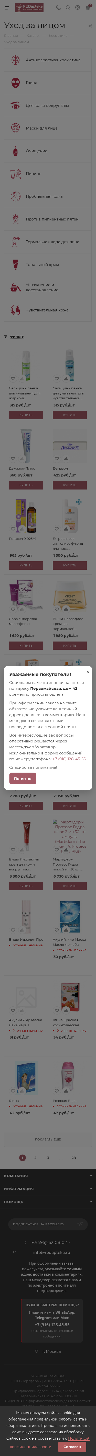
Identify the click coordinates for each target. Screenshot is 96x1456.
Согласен (72, 1447)
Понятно (22, 778)
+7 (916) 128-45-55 (69, 758)
